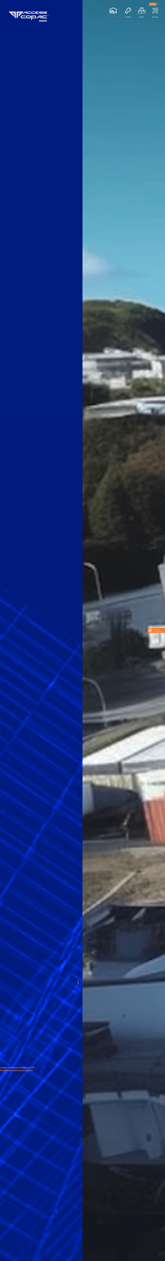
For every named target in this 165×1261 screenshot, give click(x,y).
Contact (152, 4)
